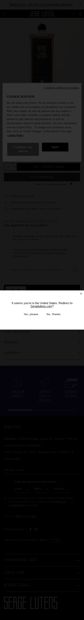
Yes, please (31, 314)
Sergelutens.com (41, 306)
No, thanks (53, 314)
